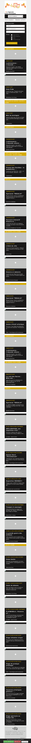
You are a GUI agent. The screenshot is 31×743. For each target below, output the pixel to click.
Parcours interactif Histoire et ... (13, 220)
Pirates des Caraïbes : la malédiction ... (15, 168)
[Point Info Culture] (15, 5)
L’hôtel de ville (11, 246)
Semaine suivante (20, 19)
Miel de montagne (12, 115)
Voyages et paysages (14, 507)
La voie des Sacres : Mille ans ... (13, 377)
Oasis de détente (12, 585)
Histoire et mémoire (13, 272)
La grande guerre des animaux (14, 534)
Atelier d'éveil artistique (15, 324)
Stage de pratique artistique (12, 664)
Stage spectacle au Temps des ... (13, 717)
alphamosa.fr (22, 737)
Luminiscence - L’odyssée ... (11, 64)
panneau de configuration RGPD (17, 734)
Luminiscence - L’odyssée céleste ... (13, 142)
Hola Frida (10, 89)
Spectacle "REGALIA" (14, 194)
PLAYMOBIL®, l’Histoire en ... (15, 612)
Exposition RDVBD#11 (14, 481)
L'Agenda (10, 12)
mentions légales (15, 732)
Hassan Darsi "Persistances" (11, 455)
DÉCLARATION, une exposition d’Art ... (13, 429)
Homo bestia (10, 559)
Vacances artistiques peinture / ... (14, 690)
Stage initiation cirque (14, 638)
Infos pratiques (10, 13)
